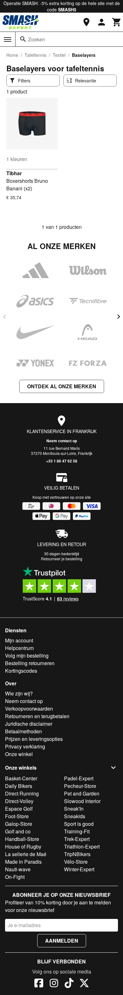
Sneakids (74, 816)
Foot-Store (17, 816)
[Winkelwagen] (117, 22)
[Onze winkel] (86, 22)
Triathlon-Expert (82, 846)
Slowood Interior (82, 801)
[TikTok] (69, 984)
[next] (118, 316)
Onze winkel (19, 754)
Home (12, 55)
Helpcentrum (19, 648)
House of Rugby (23, 846)
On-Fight (15, 876)
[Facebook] (39, 984)
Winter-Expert (79, 869)
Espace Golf (18, 808)
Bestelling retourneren (30, 663)
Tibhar (14, 173)
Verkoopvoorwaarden (29, 708)
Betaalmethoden (23, 731)
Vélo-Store (76, 861)
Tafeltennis (35, 55)
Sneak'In (74, 808)
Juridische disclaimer (28, 723)
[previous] (4, 316)
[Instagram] (54, 984)
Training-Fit (77, 831)
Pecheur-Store (80, 785)
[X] (84, 984)
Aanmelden (61, 940)
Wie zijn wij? (19, 693)
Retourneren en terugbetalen (37, 716)
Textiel (59, 55)
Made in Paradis (23, 861)
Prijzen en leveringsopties (34, 738)
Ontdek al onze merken (61, 386)
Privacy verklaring (25, 746)
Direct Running (22, 793)
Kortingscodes (21, 670)
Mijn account (19, 640)
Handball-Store (22, 839)
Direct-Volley (19, 801)
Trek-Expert (77, 839)
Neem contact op (61, 440)
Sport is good (79, 823)
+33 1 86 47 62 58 (61, 461)
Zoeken (36, 39)
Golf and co (18, 831)
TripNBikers (77, 854)
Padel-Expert (78, 778)
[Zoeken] (23, 39)
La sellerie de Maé (25, 854)
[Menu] (7, 39)
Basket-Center (21, 778)
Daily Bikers (18, 785)
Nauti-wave (18, 869)
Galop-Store (18, 823)
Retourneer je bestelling (61, 558)
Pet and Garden (81, 793)
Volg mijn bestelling (27, 655)
